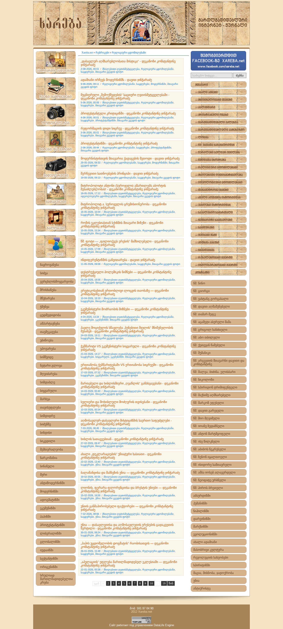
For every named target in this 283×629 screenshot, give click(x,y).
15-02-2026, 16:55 (90, 495)
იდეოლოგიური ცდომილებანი (99, 196)
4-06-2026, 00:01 (90, 117)
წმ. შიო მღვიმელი (206, 418)
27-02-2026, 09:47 (90, 443)
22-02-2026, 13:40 (90, 461)
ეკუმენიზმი (47, 508)
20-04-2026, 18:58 (90, 279)
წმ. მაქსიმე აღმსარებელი (211, 395)
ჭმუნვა (44, 306)
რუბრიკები (102, 52)
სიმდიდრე (47, 416)
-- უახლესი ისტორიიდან (213, 205)
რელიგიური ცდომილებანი (129, 52)
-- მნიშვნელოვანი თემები (213, 100)
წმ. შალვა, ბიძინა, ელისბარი (214, 372)
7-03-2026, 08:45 (90, 428)
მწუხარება (47, 298)
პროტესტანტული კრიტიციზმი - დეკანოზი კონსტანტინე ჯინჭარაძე (128, 113)
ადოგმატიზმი (49, 500)
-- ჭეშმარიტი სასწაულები (213, 220)
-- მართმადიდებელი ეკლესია (216, 122)
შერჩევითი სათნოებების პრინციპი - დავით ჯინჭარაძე (119, 173)
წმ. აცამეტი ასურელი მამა (212, 322)
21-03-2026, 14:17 (90, 354)
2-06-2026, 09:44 (90, 147)
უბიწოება (46, 340)
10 (151, 583)
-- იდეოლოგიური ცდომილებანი (219, 182)
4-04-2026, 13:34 (90, 316)
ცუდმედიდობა (50, 315)
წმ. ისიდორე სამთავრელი (212, 464)
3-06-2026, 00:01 (90, 132)
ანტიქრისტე (201, 588)
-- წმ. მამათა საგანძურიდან (215, 145)
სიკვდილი (47, 441)
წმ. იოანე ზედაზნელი (208, 426)
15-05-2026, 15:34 (90, 230)
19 (164, 583)
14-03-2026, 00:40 (90, 391)
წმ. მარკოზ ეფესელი (208, 403)
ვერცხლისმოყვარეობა (56, 281)
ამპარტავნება (50, 323)
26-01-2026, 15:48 (90, 551)
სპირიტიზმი (201, 565)
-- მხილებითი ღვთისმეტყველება (219, 175)
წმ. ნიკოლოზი (203, 379)
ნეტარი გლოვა (51, 365)
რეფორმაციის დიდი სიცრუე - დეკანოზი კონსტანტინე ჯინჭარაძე (127, 128)
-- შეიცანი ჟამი (206, 235)
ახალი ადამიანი (205, 542)
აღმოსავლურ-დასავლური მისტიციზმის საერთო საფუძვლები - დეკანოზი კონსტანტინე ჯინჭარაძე (126, 422)
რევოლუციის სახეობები (210, 557)
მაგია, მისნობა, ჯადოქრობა (213, 573)
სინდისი (46, 432)
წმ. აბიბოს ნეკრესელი (209, 449)
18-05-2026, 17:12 (90, 193)
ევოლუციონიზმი (205, 534)
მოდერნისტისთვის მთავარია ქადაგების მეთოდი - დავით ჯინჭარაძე (130, 158)
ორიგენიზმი (48, 567)
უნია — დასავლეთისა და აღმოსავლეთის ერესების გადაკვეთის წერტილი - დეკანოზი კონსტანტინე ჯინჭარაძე (127, 526)
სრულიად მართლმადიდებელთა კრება (56, 579)
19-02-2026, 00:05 (90, 476)
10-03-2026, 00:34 (90, 409)
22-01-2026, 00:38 (90, 569)
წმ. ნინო (199, 283)
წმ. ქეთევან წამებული (209, 345)
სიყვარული (48, 390)
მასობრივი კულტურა (208, 549)
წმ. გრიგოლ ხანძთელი (210, 329)
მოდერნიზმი (49, 491)
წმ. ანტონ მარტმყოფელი (211, 433)
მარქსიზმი (200, 526)
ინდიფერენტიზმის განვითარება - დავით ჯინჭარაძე (118, 260)
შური (43, 474)
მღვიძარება (48, 374)
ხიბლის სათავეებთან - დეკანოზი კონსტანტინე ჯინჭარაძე (122, 439)
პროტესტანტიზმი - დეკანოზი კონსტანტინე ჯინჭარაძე (119, 143)
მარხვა (45, 399)
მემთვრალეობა (51, 449)
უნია (98, 464)
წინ (171, 583)
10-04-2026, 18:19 (90, 298)
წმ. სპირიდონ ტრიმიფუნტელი (215, 387)
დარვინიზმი (201, 519)
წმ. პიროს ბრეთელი (208, 488)
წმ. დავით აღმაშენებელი (211, 306)
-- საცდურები (204, 227)
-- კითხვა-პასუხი (207, 242)
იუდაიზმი (46, 550)
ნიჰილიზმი (201, 511)
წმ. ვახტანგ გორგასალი (210, 298)
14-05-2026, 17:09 (90, 249)
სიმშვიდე (46, 357)
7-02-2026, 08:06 (90, 514)
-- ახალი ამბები (206, 92)
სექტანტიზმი (49, 558)
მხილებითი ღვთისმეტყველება (121, 69)
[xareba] (141, 23)
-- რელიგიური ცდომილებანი (216, 167)
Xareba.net (87, 52)
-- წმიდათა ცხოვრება (210, 160)
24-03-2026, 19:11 (90, 335)
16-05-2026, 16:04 (90, 212)
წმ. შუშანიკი (201, 353)
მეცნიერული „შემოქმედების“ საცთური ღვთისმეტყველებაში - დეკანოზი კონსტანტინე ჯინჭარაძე (125, 96)
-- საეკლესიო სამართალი (214, 212)
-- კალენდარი (205, 107)
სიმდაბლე (47, 382)
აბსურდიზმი (201, 495)
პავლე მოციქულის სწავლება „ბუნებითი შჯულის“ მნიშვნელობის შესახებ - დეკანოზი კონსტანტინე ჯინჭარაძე (127, 329)
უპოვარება (48, 348)
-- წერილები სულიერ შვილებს (217, 152)
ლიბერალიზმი (50, 533)
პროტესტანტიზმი (52, 525)
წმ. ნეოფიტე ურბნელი (209, 480)
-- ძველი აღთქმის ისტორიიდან (218, 197)
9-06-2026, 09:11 (90, 84)
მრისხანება (48, 290)
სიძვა (44, 273)
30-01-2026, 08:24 (90, 532)
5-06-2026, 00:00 (90, 102)
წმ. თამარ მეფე (204, 314)
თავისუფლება (50, 407)
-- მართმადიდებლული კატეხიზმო (220, 130)
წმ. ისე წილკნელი (206, 441)
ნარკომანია (48, 458)
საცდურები (87, 71)
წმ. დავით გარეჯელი (208, 410)
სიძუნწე (45, 424)
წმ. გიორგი (201, 291)
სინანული (47, 466)
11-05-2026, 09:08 (90, 264)
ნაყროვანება (49, 264)
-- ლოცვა (201, 137)
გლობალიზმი (50, 541)
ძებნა (240, 75)
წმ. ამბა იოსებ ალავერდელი (214, 472)
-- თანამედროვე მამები (212, 190)
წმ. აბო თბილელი (206, 337)
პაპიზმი (45, 516)
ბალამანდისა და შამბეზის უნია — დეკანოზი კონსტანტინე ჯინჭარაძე (130, 472)
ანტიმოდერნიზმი (52, 483)
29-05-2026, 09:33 (90, 162)
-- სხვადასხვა (204, 250)
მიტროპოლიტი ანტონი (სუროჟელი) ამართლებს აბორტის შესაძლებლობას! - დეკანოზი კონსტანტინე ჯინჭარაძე (123, 187)
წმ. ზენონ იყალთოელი (210, 457)
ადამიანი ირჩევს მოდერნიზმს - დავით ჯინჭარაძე (116, 80)
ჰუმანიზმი (200, 503)
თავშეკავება (49, 332)
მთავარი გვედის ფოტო (109, 71)
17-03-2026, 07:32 (90, 372)
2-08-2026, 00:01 (90, 69)
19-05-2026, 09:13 (90, 177)
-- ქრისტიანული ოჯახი (211, 115)
